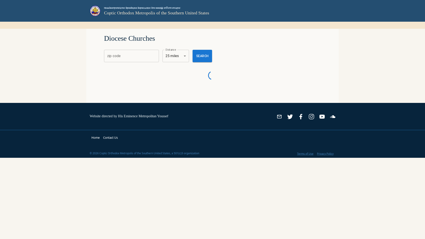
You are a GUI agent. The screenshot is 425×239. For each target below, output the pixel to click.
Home (95, 138)
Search (202, 56)
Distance (171, 49)
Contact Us (110, 138)
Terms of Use (305, 154)
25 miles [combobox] (172, 56)
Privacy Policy (325, 154)
